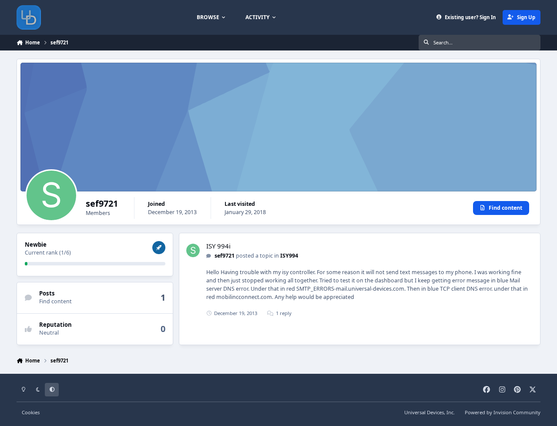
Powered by (502, 412)
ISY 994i (218, 246)
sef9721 (225, 255)
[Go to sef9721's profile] (193, 250)
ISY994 (289, 255)
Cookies (31, 412)
